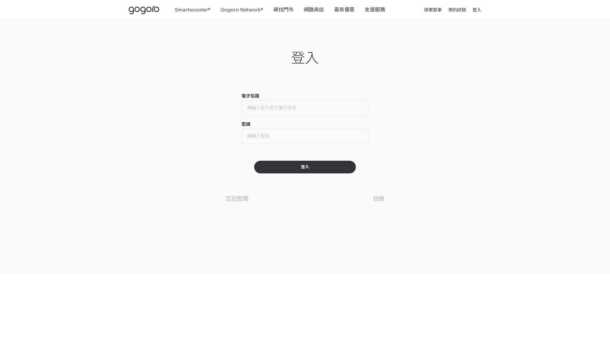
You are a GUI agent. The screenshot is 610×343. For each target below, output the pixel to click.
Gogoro (145, 9)
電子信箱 (250, 96)
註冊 (378, 198)
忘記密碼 (237, 198)
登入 (476, 9)
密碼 (245, 124)
